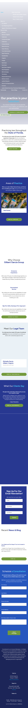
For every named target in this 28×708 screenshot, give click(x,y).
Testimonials (3, 90)
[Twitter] (13, 1)
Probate (3, 60)
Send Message (14, 633)
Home (2, 12)
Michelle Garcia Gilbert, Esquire (19, 14)
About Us (3, 21)
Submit (14, 517)
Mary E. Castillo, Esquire (18, 19)
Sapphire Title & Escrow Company (9, 28)
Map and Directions (14, 679)
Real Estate (4, 62)
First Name (4, 585)
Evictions (4, 85)
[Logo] (4, 7)
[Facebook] (11, 1)
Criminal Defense (5, 44)
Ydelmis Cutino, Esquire (18, 16)
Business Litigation (6, 34)
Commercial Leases (6, 39)
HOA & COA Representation (8, 83)
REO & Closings (5, 72)
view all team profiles (13, 374)
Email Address (5, 609)
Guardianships (5, 55)
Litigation (4, 58)
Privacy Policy (14, 701)
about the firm (13, 148)
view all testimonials (13, 405)
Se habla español (5, 115)
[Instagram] (18, 1)
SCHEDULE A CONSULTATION (17, 112)
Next (15, 215)
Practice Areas (4, 30)
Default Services (5, 46)
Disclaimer (20, 701)
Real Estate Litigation (6, 67)
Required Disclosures (6, 76)
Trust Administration (6, 51)
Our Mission (4, 23)
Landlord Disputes (5, 81)
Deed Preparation (5, 69)
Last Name (4, 593)
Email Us (14, 689)
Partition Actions (5, 78)
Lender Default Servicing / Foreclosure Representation (13, 88)
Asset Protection (5, 53)
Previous (13, 215)
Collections (4, 37)
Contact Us (24, 90)
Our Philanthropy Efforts (7, 25)
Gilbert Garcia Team (16, 12)
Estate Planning (5, 48)
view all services (13, 219)
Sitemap (8, 701)
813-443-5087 (15, 686)
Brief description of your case (8, 618)
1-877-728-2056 (16, 688)
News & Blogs (14, 90)
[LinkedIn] (15, 696)
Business (4, 32)
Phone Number (5, 601)
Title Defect (4, 74)
